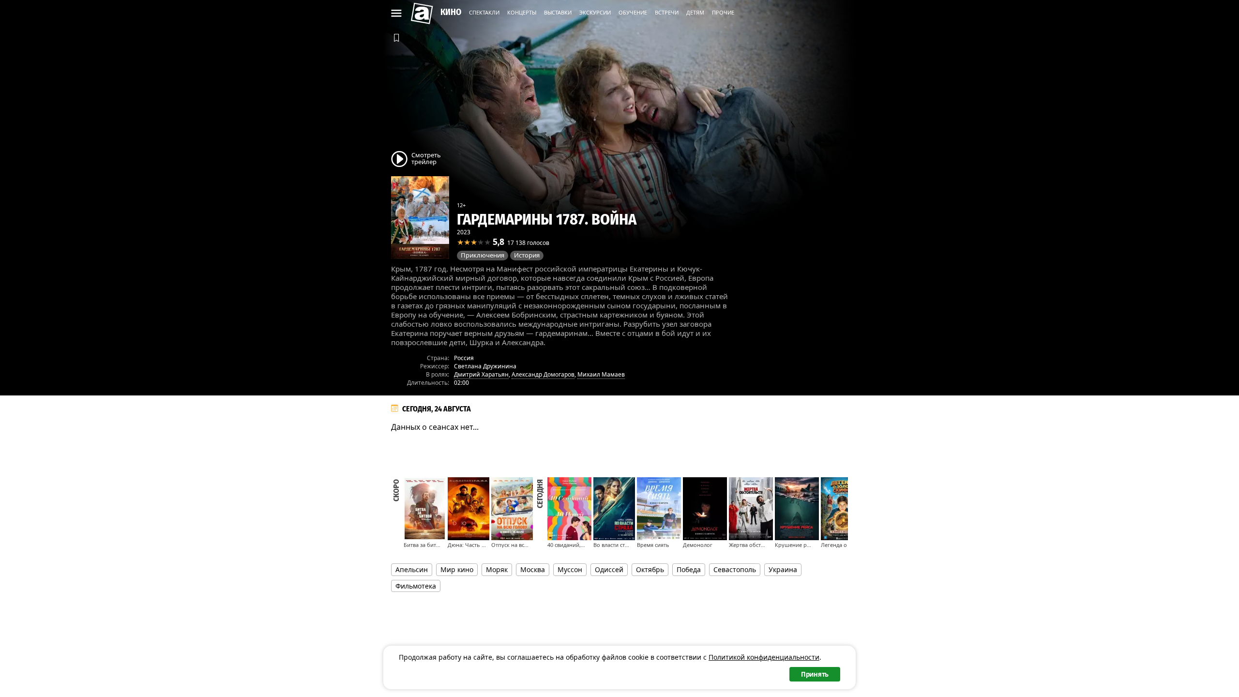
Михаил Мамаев (601, 374)
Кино (450, 12)
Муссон (570, 569)
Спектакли (484, 12)
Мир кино (456, 569)
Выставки (558, 12)
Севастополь (734, 569)
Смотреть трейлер (426, 158)
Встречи (667, 12)
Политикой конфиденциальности (764, 657)
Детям (695, 12)
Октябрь (650, 569)
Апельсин (411, 569)
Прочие (723, 12)
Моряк (497, 569)
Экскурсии (595, 12)
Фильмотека (415, 586)
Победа (689, 569)
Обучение (633, 12)
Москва (532, 569)
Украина (783, 569)
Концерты (521, 12)
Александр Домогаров (543, 374)
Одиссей (609, 569)
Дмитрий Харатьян (481, 374)
